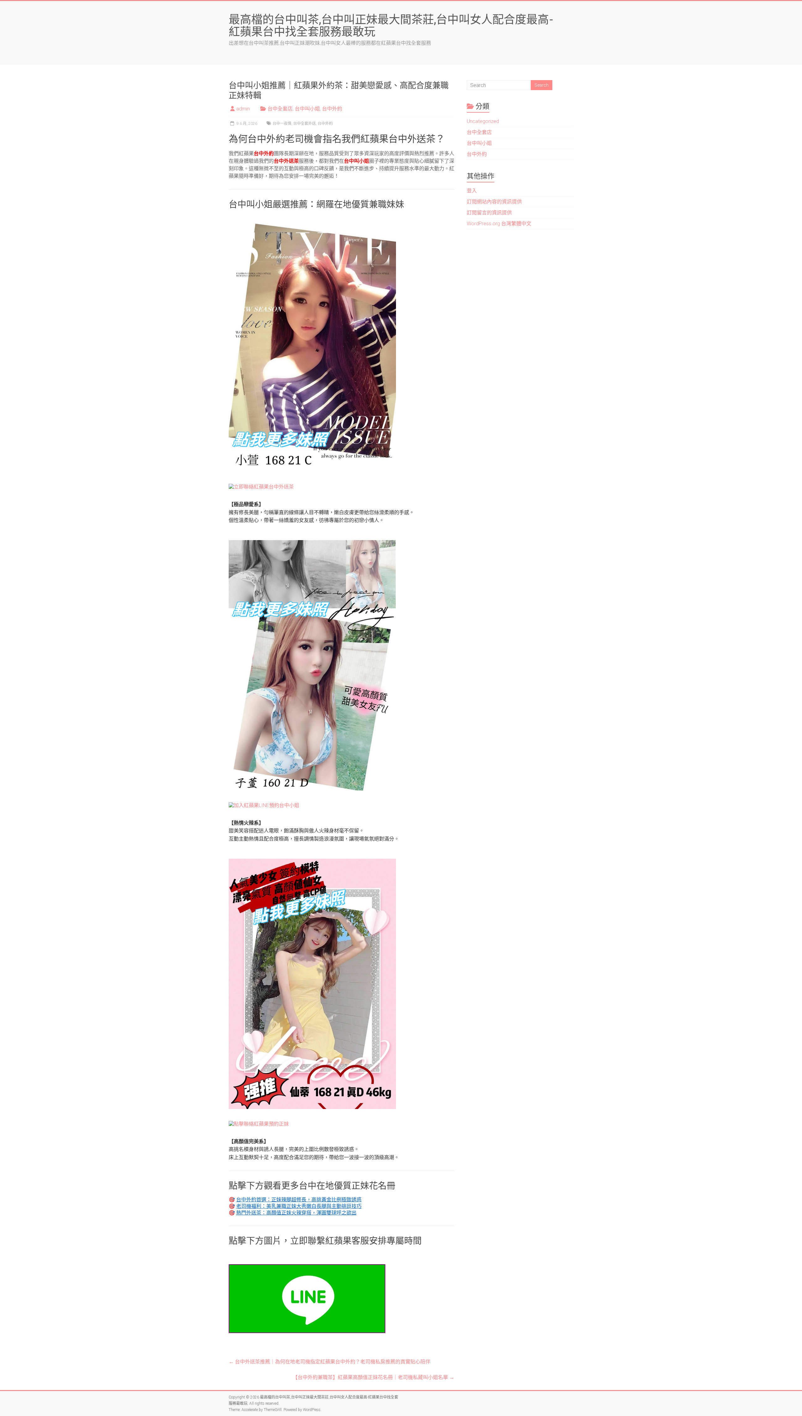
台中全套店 (280, 109)
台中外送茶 (286, 161)
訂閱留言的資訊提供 (489, 213)
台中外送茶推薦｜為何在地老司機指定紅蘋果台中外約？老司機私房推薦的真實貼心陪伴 (329, 1362)
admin (243, 109)
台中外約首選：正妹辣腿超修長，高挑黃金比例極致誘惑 (299, 1200)
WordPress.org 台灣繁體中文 (499, 224)
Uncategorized (483, 121)
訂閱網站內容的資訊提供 (494, 202)
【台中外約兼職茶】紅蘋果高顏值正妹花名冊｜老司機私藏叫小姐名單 (373, 1377)
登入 (472, 191)
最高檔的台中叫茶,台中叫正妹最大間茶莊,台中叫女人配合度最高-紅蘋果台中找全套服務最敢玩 (391, 25)
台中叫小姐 (307, 109)
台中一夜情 (282, 123)
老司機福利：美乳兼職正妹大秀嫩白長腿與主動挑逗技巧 (299, 1206)
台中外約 (332, 109)
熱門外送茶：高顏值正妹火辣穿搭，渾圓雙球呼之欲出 (296, 1213)
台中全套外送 (304, 123)
